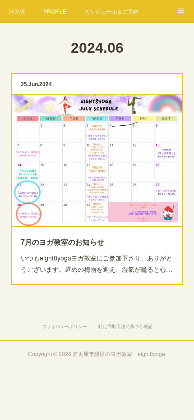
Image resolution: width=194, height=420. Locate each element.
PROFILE (54, 11)
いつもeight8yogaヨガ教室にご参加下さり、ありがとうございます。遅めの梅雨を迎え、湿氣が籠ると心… (96, 263)
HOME (17, 11)
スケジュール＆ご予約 (111, 11)
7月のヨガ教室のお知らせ (62, 242)
